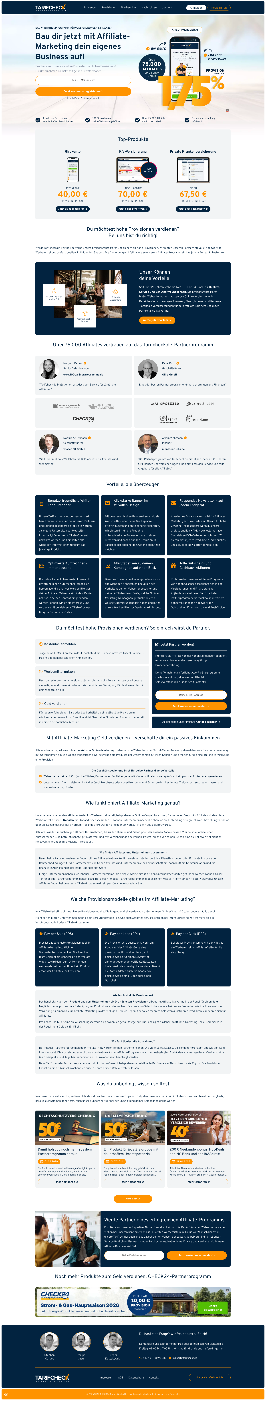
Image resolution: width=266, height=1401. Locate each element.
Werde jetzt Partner (156, 320)
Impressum (106, 1378)
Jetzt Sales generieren (71, 209)
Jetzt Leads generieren (192, 209)
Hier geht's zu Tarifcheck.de (209, 1377)
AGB (120, 1378)
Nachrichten (149, 7)
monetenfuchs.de (173, 449)
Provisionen (109, 7)
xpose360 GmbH (74, 449)
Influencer (90, 7)
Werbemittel (129, 7)
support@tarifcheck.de (184, 1358)
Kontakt (154, 1378)
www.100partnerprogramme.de (83, 375)
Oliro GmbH (169, 375)
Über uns (167, 7)
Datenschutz (136, 1378)
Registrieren (219, 8)
